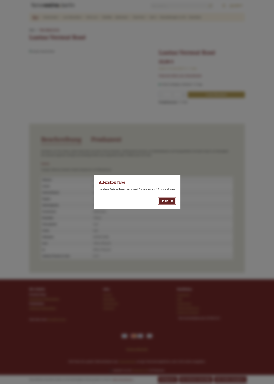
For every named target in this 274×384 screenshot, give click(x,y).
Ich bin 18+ (167, 200)
